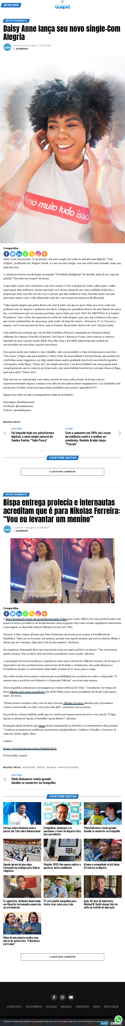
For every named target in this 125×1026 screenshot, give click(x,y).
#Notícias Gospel (69, 767)
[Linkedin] (19, 254)
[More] (44, 254)
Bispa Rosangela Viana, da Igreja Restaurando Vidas (36, 619)
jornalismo (22, 48)
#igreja (52, 767)
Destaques (51, 1006)
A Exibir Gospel (14, 1006)
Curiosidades (82, 1006)
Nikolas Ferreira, (73, 703)
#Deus (41, 767)
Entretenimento (34, 1006)
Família (96, 1006)
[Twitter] (13, 254)
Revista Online (111, 1006)
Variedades (66, 1006)
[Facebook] (6, 254)
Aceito (104, 1023)
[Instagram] (38, 254)
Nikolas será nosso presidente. (27, 691)
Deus (42, 725)
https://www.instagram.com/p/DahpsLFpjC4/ (30, 748)
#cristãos (29, 767)
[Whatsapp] (25, 254)
